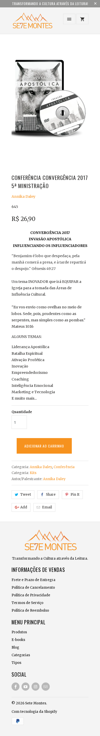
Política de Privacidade (31, 595)
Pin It (75, 494)
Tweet (25, 494)
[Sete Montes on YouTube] (25, 686)
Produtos (19, 632)
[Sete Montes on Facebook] (15, 686)
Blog (15, 647)
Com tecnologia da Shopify (34, 711)
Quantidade (22, 412)
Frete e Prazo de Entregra (33, 580)
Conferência (64, 467)
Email (47, 507)
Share (51, 494)
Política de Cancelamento (33, 587)
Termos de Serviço (27, 603)
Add (23, 507)
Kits (33, 473)
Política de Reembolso (30, 610)
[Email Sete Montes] (45, 686)
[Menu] (69, 19)
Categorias (21, 655)
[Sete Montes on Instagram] (35, 686)
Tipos (16, 663)
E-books (18, 640)
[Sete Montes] (32, 22)
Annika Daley (23, 196)
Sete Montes (35, 703)
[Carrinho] (82, 19)
